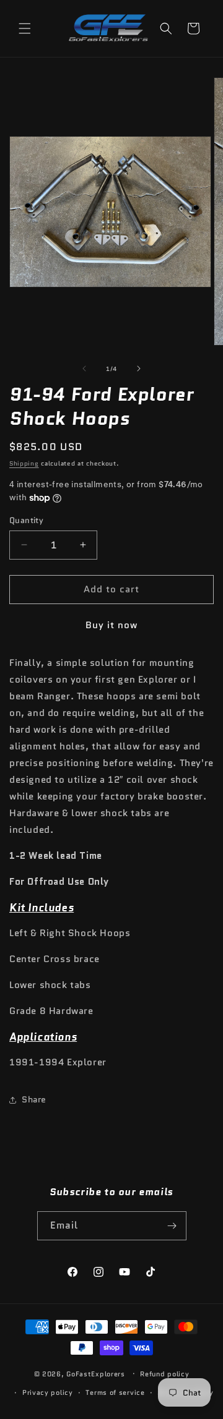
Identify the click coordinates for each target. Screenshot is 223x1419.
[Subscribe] (172, 1225)
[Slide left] (84, 368)
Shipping (24, 463)
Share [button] (34, 1099)
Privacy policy (47, 1392)
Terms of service (114, 1392)
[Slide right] (138, 368)
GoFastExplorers (95, 1373)
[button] (24, 28)
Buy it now (111, 625)
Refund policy (164, 1374)
